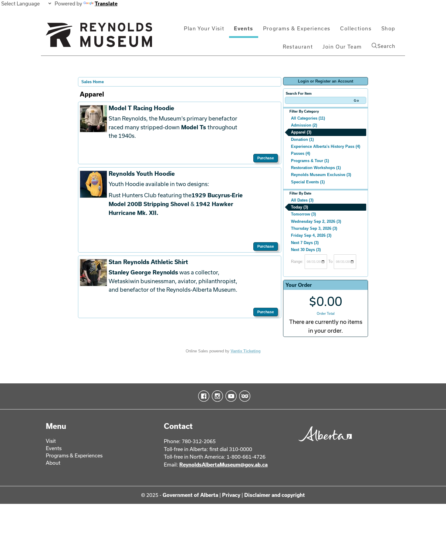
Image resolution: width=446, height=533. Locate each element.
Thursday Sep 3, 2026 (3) (314, 228)
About (53, 463)
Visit (51, 441)
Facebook (202, 396)
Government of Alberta (190, 495)
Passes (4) (300, 153)
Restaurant (298, 46)
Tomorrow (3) (303, 214)
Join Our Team (342, 46)
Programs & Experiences (296, 28)
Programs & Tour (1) (310, 160)
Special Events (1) (308, 182)
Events (243, 28)
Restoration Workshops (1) (316, 167)
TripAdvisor (243, 396)
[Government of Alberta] (323, 443)
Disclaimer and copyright (274, 495)
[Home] (99, 37)
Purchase (265, 158)
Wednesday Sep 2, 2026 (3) (316, 221)
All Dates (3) (302, 200)
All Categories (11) (308, 118)
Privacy (231, 495)
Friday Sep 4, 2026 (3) (311, 235)
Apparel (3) (301, 132)
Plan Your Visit (204, 28)
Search (386, 46)
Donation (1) (302, 139)
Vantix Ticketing (246, 351)
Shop (388, 28)
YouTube (230, 396)
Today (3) (299, 207)
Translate (106, 3)
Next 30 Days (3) (306, 249)
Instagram (216, 396)
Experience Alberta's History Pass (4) (325, 146)
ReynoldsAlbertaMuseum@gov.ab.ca (223, 464)
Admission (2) (304, 125)
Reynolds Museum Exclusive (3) (321, 174)
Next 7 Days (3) (305, 242)
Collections (356, 28)
